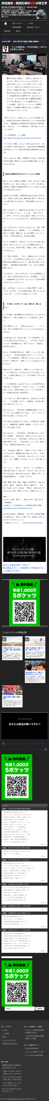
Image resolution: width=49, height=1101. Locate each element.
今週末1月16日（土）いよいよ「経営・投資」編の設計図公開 (12, 649)
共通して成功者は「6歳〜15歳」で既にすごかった (34, 649)
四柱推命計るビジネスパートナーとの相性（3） (17, 943)
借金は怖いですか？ (33, 27)
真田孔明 (7, 31)
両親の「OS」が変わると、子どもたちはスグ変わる (28, 749)
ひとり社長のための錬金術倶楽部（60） (15, 900)
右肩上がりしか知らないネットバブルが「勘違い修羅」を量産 (24, 743)
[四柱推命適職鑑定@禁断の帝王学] (24, 3)
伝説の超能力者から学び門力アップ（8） (15, 875)
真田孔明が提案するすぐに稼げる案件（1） (16, 873)
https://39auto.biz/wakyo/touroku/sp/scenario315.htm (22, 138)
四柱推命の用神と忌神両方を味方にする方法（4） (18, 936)
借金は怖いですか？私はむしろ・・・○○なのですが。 (23, 39)
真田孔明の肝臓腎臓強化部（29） (13, 916)
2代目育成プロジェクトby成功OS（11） (15, 829)
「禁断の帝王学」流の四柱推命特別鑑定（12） (17, 946)
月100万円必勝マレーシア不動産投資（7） (16, 827)
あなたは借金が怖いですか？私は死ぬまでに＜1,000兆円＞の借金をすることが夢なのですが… (24, 568)
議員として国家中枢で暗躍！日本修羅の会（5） (17, 870)
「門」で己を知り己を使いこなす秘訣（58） (16, 865)
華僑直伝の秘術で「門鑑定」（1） (13, 878)
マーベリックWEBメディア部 (34, 1052)
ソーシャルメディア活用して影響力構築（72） (17, 887)
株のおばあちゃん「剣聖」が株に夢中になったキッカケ (35, 673)
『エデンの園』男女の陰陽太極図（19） (15, 897)
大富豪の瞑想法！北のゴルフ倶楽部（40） (16, 819)
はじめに (5, 1030)
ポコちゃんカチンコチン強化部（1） (14, 919)
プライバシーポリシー (9, 1040)
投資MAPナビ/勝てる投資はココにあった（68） (17, 851)
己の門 (30, 23)
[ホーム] (5, 23)
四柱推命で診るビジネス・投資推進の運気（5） (17, 941)
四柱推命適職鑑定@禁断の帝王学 (15, 1099)
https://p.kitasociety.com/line (33, 523)
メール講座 (5, 1033)
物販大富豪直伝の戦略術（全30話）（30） (16, 812)
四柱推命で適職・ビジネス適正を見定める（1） (17, 938)
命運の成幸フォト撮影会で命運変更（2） (15, 895)
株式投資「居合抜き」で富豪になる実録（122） (17, 817)
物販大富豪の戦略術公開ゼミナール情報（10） (17, 832)
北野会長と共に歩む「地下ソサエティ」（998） (17, 834)
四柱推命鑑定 (16, 27)
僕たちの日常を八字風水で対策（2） (14, 948)
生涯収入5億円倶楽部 (31, 1048)
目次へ (43, 844)
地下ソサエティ (17, 23)
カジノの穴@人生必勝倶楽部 (34, 1055)
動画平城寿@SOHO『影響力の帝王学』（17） (17, 890)
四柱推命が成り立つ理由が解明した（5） (15, 933)
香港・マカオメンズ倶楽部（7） (13, 853)
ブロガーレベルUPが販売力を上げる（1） (15, 841)
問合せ (18, 31)
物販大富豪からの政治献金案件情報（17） (16, 836)
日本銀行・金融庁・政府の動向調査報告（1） (17, 839)
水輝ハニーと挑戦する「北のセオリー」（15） (17, 822)
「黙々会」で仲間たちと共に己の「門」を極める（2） (19, 868)
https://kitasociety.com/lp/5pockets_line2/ (17, 508)
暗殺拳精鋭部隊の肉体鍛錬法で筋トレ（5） (16, 921)
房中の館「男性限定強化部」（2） (13, 924)
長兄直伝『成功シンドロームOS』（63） (15, 824)
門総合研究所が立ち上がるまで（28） (14, 863)
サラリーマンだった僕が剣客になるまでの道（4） (18, 814)
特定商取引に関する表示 (9, 1043)
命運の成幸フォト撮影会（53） (12, 892)
